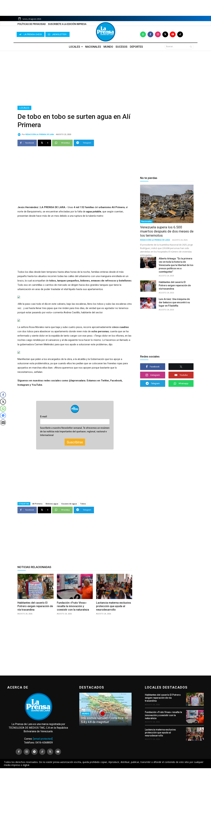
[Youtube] (173, 34)
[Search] (190, 46)
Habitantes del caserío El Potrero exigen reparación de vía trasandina (35, 606)
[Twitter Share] (3, 402)
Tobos (83, 503)
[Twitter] (165, 34)
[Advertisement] (105, 78)
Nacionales (146, 221)
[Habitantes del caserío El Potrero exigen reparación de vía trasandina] (35, 586)
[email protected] (43, 738)
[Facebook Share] (3, 395)
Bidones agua (52, 503)
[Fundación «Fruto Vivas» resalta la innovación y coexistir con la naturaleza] (75, 586)
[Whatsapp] (143, 34)
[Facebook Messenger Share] (3, 415)
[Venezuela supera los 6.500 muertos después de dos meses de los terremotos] (167, 204)
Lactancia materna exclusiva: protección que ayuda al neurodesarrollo (113, 606)
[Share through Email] (3, 422)
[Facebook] (150, 34)
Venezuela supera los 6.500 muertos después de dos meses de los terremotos (167, 231)
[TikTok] (42, 752)
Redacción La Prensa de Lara (39, 134)
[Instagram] (158, 34)
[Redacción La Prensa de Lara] (19, 134)
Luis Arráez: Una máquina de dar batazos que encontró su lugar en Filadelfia (174, 302)
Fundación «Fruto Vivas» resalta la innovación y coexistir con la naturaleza (73, 606)
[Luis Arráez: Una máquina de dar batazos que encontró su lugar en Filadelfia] (148, 303)
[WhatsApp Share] (3, 409)
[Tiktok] (180, 34)
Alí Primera (37, 503)
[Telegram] (34, 752)
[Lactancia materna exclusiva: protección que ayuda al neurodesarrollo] (114, 586)
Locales (24, 108)
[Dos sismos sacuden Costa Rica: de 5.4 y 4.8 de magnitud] (105, 709)
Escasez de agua (69, 503)
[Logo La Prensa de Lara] (105, 32)
